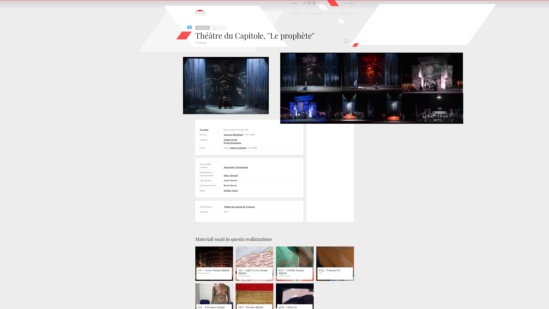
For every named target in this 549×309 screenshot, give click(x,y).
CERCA (331, 13)
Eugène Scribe (230, 139)
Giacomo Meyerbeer (233, 134)
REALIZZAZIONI (314, 13)
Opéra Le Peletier (238, 148)
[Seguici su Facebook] (309, 3)
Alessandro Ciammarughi (236, 167)
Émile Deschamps (232, 143)
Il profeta (204, 129)
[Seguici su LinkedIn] (314, 3)
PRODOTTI (295, 13)
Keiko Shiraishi (231, 175)
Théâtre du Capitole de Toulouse (239, 207)
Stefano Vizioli (231, 190)
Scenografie (202, 27)
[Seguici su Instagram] (304, 3)
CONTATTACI (347, 13)
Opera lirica (218, 27)
